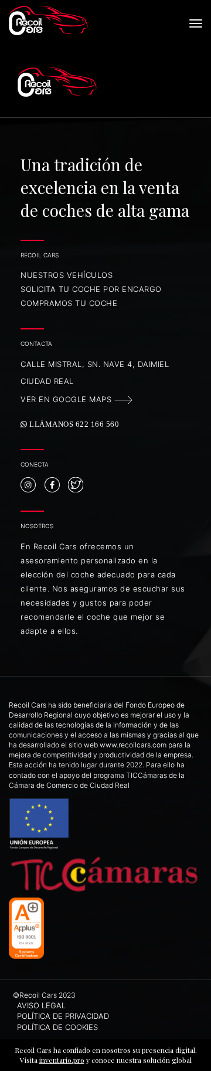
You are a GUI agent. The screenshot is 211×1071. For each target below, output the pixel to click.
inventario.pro (61, 1060)
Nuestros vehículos (67, 275)
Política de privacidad (63, 1016)
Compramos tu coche (69, 303)
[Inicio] (83, 20)
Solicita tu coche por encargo (91, 289)
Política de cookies (57, 1027)
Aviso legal (41, 1005)
